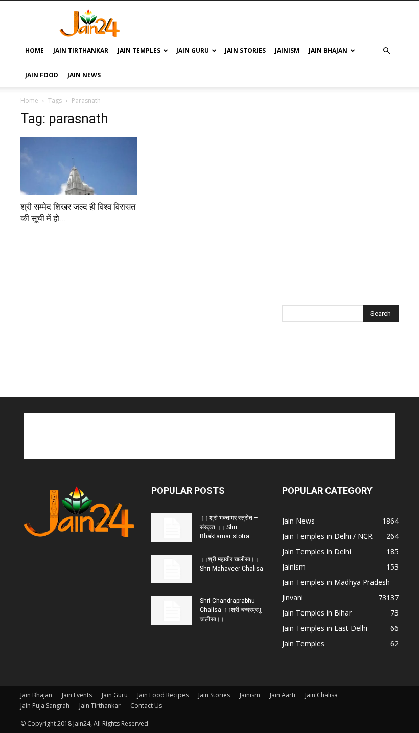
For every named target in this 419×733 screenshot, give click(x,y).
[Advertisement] (278, 23)
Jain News (84, 74)
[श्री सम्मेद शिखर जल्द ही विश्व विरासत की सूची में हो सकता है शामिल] (78, 166)
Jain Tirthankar (80, 50)
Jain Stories (245, 50)
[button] (386, 51)
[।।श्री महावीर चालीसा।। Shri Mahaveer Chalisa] (171, 569)
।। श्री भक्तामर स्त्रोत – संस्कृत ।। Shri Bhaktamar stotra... (229, 527)
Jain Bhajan (328, 50)
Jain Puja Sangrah (44, 705)
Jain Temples (139, 50)
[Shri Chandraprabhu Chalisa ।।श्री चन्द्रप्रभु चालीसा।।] (171, 610)
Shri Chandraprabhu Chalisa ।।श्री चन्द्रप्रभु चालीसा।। (230, 610)
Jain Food (41, 74)
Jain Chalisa (321, 695)
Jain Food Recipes (163, 695)
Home (34, 50)
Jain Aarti (282, 695)
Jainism (287, 50)
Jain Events (77, 695)
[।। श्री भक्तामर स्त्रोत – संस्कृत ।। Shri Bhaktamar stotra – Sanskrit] (171, 527)
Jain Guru (192, 50)
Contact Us (146, 705)
